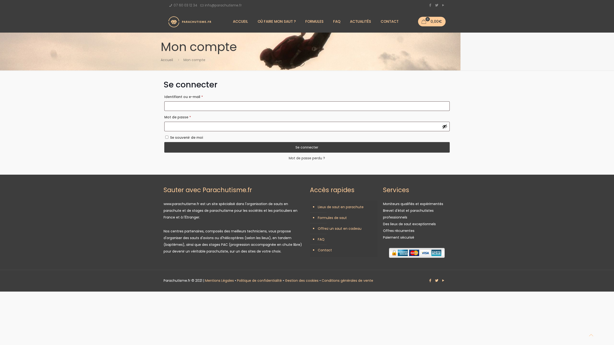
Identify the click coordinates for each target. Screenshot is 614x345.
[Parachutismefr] (189, 21)
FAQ (321, 239)
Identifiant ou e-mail (193, 96)
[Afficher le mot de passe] (444, 126)
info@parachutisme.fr (223, 5)
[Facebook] (430, 5)
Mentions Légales (219, 280)
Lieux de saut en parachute (341, 207)
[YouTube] (443, 5)
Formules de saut (332, 217)
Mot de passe (187, 117)
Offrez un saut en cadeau (339, 228)
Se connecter (306, 147)
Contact (325, 250)
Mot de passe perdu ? (307, 158)
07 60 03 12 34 (185, 5)
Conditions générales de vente (347, 280)
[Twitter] (436, 5)
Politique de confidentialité (259, 280)
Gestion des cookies (302, 280)
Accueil (167, 60)
